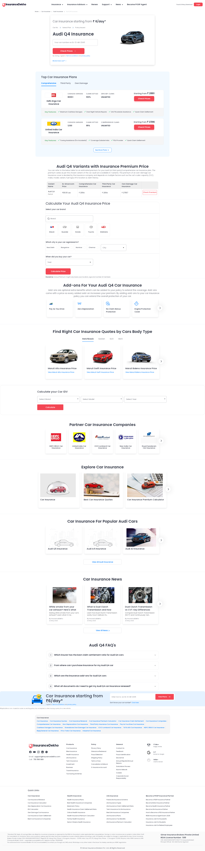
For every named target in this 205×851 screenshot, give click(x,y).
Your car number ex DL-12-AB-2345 (69, 42)
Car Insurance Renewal (78, 721)
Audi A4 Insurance (96, 548)
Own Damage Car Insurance (38, 812)
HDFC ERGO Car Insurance (154, 727)
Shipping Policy (96, 758)
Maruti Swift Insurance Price (101, 368)
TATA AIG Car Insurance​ (132, 727)
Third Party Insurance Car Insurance (104, 724)
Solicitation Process (123, 766)
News (118, 4)
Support (106, 4)
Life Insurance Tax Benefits (116, 819)
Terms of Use (95, 761)
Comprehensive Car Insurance (49, 724)
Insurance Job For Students (156, 822)
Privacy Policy (96, 748)
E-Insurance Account (99, 767)
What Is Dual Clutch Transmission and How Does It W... (99, 608)
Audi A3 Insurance (134, 548)
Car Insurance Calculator (37, 803)
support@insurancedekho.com (47, 756)
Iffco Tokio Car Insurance (71, 731)
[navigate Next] (160, 308)
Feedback (119, 751)
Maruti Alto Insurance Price (62, 368)
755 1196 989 (38, 759)
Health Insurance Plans (75, 800)
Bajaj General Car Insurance (48, 731)
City (104, 247)
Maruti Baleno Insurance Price (141, 368)
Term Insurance (72, 761)
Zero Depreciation (86, 309)
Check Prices (144, 98)
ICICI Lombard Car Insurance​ (109, 727)
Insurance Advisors (76, 4)
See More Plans (101, 150)
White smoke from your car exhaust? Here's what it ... (62, 608)
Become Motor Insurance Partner (157, 803)
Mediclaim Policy (73, 806)
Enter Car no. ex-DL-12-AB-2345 (124, 697)
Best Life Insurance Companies (118, 812)
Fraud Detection (97, 755)
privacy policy (85, 56)
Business (69, 767)
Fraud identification (123, 755)
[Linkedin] (42, 752)
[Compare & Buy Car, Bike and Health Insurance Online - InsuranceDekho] (14, 5)
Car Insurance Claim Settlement (131, 721)
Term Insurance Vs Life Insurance (118, 809)
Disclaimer (120, 758)
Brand (53, 218)
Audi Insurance (106, 562)
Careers (119, 773)
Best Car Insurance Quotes (98, 499)
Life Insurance (71, 758)
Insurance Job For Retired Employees (159, 825)
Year (49, 262)
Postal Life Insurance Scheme (117, 800)
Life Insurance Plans (114, 816)
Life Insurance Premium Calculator (119, 822)
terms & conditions (72, 56)
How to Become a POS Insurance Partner (160, 812)
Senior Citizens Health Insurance (78, 822)
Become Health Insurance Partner (158, 806)
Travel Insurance (72, 771)
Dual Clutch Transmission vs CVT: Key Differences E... (138, 608)
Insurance (56, 4)
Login (198, 4)
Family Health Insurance (76, 819)
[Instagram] (38, 752)
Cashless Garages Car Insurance (50, 727)
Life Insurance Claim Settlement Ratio (120, 806)
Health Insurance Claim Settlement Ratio (82, 809)
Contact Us (120, 748)
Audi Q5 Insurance (58, 548)
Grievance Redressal (98, 751)
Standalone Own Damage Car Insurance (80, 727)
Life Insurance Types (114, 803)
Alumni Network (121, 770)
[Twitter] (46, 752)
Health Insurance (72, 755)
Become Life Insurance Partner (157, 809)
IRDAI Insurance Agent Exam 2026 (158, 816)
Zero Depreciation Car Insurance (75, 724)
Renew (94, 4)
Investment (70, 764)
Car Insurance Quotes (58, 721)
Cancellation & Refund (99, 764)
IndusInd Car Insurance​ (92, 731)
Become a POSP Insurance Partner (158, 800)
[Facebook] (30, 752)
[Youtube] (34, 752)
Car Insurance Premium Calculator (145, 499)
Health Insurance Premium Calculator (80, 816)
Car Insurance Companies (156, 721)
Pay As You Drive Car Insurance (132, 724)
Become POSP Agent (137, 4)
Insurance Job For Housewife (156, 819)
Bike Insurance (71, 751)
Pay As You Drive (56, 309)
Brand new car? (59, 61)
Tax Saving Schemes (74, 774)
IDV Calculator (33, 809)
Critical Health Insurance (76, 812)
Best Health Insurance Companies (79, 803)
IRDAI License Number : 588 (173, 837)
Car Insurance (47, 499)
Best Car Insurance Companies (39, 819)
